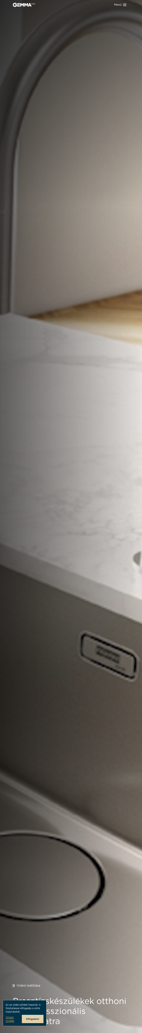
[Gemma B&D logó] (24, 5)
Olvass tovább (10, 1019)
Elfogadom (32, 1019)
